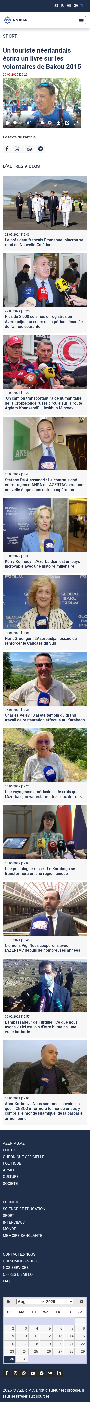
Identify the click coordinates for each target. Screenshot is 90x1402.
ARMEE (9, 1170)
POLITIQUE (12, 1163)
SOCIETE (10, 1183)
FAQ (6, 1281)
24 (25, 1351)
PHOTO (9, 1150)
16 (12, 1344)
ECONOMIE (12, 1202)
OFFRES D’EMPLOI (18, 1274)
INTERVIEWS (14, 1222)
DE (76, 5)
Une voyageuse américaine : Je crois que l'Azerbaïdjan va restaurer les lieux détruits (43, 794)
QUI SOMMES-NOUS (20, 1261)
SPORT (10, 36)
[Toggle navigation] (80, 20)
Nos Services (16, 1267)
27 (60, 1351)
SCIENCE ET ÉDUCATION (24, 1209)
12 (49, 1336)
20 (60, 1344)
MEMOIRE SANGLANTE (22, 1235)
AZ (56, 5)
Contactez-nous (19, 1254)
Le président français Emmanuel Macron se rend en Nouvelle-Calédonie (44, 242)
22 (83, 1344)
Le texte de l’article (19, 137)
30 (12, 1359)
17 (25, 1344)
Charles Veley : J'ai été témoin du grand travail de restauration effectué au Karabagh (45, 717)
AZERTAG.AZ (14, 1143)
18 (36, 1344)
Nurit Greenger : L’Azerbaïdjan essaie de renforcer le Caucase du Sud (41, 641)
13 (60, 1336)
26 (49, 1351)
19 (49, 1344)
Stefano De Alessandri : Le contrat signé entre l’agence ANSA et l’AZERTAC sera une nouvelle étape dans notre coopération (44, 484)
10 (25, 1336)
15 (83, 1336)
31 (25, 1359)
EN (69, 5)
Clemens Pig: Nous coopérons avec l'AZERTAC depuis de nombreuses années (42, 948)
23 (12, 1351)
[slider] (15, 122)
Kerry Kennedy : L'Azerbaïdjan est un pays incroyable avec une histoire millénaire (42, 564)
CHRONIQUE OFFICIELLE (23, 1157)
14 (72, 1336)
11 (36, 1336)
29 (83, 1351)
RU (62, 5)
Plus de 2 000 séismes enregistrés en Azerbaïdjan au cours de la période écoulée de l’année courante (44, 321)
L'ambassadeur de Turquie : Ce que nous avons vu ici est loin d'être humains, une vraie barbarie (41, 1027)
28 (72, 1351)
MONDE (9, 1229)
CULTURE (11, 1176)
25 (36, 1351)
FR (81, 5)
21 (72, 1344)
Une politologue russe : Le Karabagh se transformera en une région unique (40, 871)
